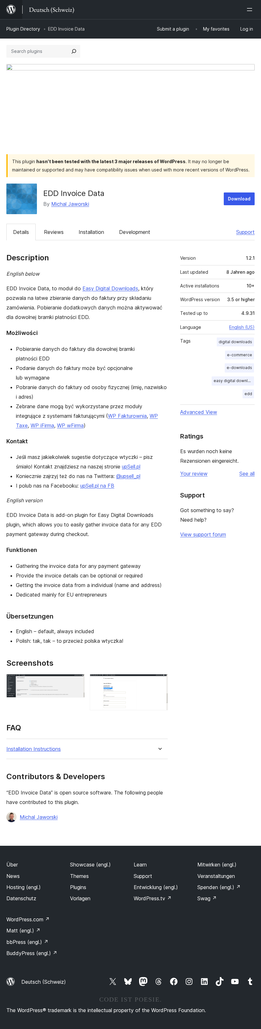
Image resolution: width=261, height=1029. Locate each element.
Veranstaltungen (216, 876)
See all (247, 473)
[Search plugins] (73, 51)
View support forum (203, 534)
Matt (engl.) (23, 930)
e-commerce (239, 354)
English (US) (242, 327)
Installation (91, 232)
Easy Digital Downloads (110, 288)
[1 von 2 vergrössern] (76, 682)
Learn (140, 864)
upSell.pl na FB (97, 485)
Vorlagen (80, 898)
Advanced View (198, 412)
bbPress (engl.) (27, 942)
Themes (79, 876)
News (13, 876)
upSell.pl (131, 466)
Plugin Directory (23, 29)
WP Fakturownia (127, 416)
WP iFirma (42, 425)
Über (12, 864)
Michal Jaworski (70, 204)
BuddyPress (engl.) (31, 953)
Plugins (78, 887)
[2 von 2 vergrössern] (159, 682)
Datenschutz (21, 898)
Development (134, 232)
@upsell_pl (128, 476)
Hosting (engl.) (23, 887)
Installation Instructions (33, 749)
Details (21, 232)
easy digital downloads (234, 380)
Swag (207, 898)
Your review (194, 473)
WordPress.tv (153, 898)
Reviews (54, 232)
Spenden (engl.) (219, 887)
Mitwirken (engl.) (216, 864)
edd (248, 393)
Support (245, 232)
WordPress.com (28, 919)
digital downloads (235, 341)
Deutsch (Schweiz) (43, 982)
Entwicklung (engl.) (156, 887)
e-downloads (239, 367)
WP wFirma (70, 425)
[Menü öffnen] (251, 9)
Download (239, 198)
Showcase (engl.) (90, 864)
